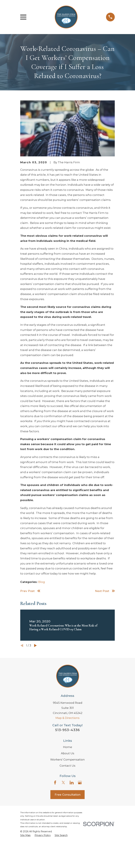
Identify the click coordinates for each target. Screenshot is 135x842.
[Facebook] (55, 783)
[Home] (66, 17)
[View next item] (35, 645)
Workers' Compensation (67, 759)
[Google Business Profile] (80, 783)
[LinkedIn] (72, 783)
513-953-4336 (67, 730)
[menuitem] (25, 835)
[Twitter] (63, 783)
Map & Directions (67, 718)
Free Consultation (68, 794)
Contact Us (67, 765)
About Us (67, 753)
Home (67, 747)
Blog (41, 582)
